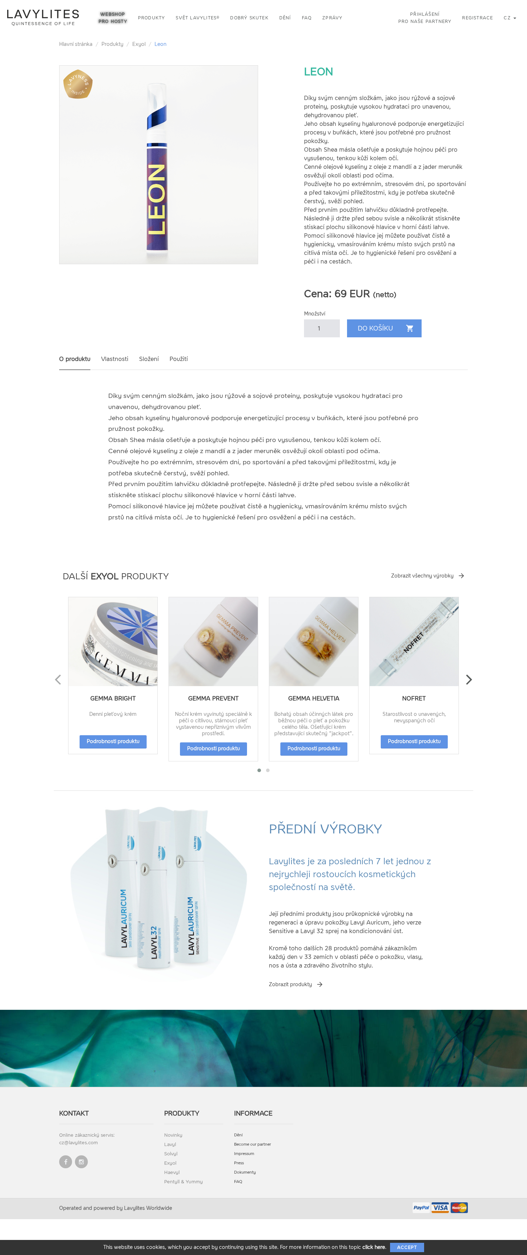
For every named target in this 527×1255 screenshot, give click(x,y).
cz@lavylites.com (78, 1142)
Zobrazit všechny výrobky (422, 576)
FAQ (307, 17)
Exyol (139, 44)
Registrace (477, 17)
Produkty (151, 17)
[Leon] (159, 165)
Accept (407, 1247)
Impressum (244, 1153)
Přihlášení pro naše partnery (424, 18)
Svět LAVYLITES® (197, 17)
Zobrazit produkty (290, 984)
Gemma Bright (113, 698)
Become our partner (252, 1144)
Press (239, 1163)
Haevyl (172, 1172)
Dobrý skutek (249, 17)
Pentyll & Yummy (183, 1181)
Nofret (414, 698)
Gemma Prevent (213, 698)
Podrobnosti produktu (113, 741)
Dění (285, 17)
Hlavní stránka (75, 44)
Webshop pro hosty (113, 18)
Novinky (173, 1135)
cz (508, 17)
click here (373, 1247)
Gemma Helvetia (314, 698)
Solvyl (170, 1153)
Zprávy (332, 17)
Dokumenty (245, 1172)
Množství (314, 314)
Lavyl (170, 1144)
